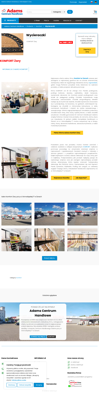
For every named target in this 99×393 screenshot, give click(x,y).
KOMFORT (86, 147)
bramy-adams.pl (77, 365)
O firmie (37, 20)
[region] (25, 375)
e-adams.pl (75, 362)
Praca (46, 20)
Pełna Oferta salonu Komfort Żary (67, 133)
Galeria (56, 20)
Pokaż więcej (49, 258)
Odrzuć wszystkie (25, 385)
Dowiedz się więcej (38, 337)
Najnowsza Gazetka (61, 178)
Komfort (18, 278)
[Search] (70, 12)
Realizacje (67, 20)
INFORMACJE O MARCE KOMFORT (15, 69)
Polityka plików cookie (19, 380)
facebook (74, 368)
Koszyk (95, 12)
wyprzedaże (93, 83)
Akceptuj (39, 385)
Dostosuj (11, 385)
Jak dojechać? (81, 178)
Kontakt (79, 20)
